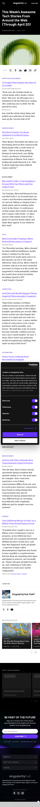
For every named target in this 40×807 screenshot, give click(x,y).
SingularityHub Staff (8, 30)
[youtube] (12, 609)
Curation (6, 584)
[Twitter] (18, 793)
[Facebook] (14, 793)
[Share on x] (11, 70)
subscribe (34, 3)
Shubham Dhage (16, 574)
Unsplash (24, 574)
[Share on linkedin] (20, 70)
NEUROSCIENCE (8, 128)
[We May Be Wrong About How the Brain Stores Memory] (16, 636)
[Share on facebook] (15, 70)
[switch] (35, 407)
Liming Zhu (37, 646)
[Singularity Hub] (20, 3)
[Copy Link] (35, 70)
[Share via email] (30, 70)
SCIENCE (5, 516)
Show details (29, 428)
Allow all (20, 434)
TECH (4, 234)
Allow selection (20, 440)
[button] (20, 757)
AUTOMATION (7, 352)
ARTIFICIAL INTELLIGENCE (11, 78)
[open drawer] (3, 3)
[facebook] (7, 609)
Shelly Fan (6, 646)
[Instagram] (22, 793)
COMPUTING (6, 289)
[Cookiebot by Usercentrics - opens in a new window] (29, 365)
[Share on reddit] (25, 70)
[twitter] (3, 609)
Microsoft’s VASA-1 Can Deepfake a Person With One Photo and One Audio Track (18, 184)
